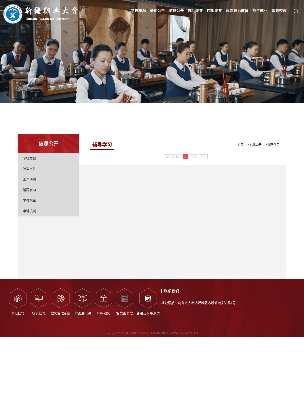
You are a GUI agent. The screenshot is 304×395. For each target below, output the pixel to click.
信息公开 (176, 11)
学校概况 (138, 11)
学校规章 (29, 200)
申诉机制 (29, 211)
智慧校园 (279, 11)
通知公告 (157, 11)
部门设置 (195, 11)
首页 (241, 144)
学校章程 (29, 158)
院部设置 (214, 11)
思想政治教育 (237, 11)
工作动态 (29, 179)
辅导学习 (29, 190)
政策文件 (29, 169)
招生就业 (260, 11)
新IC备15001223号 (155, 333)
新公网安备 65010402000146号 (182, 333)
